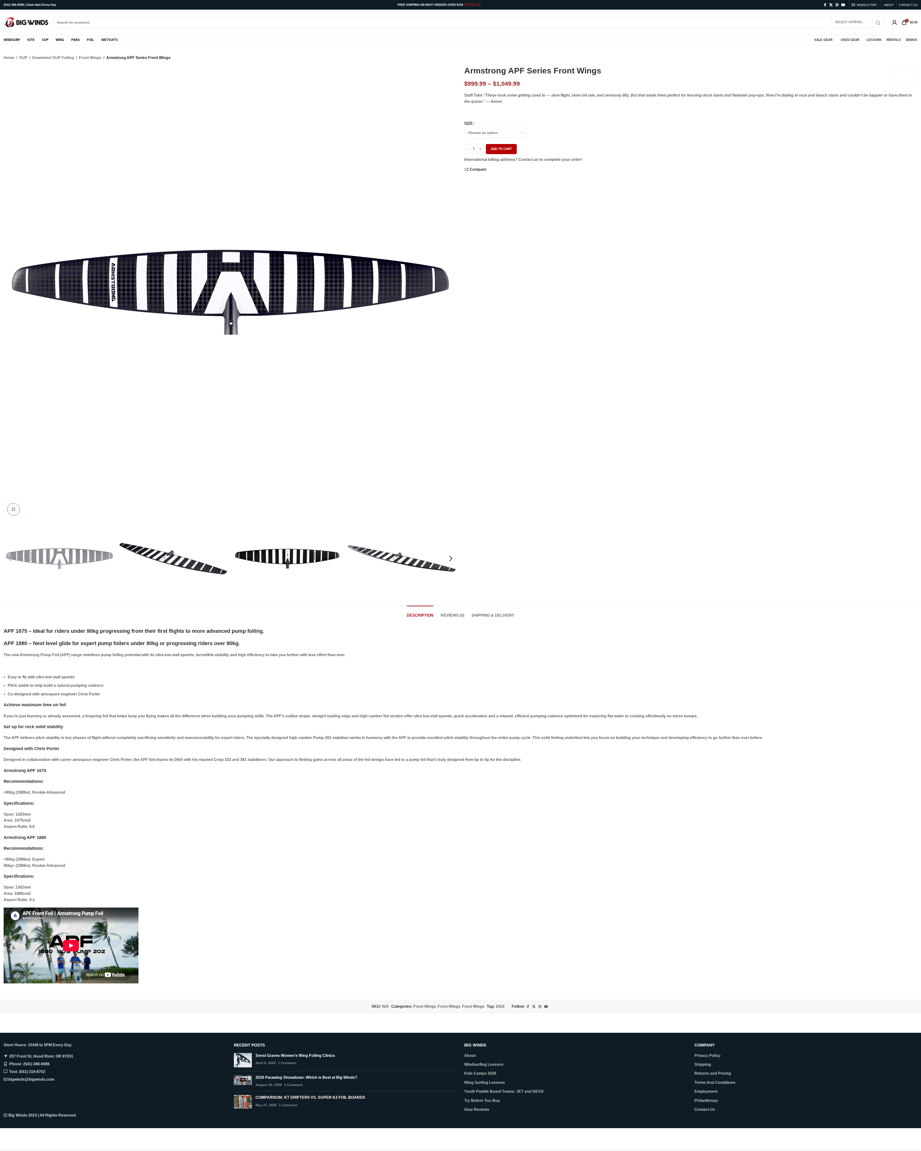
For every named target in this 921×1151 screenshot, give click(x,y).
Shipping (702, 1064)
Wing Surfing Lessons (484, 1082)
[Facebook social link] (825, 5)
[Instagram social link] (837, 5)
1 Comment (287, 1063)
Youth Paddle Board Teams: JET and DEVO (503, 1091)
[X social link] (831, 5)
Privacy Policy (707, 1055)
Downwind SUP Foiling (53, 58)
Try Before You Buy (482, 1101)
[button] (10, 559)
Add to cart (501, 149)
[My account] (894, 22)
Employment (706, 1091)
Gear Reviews (476, 1109)
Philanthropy (706, 1101)
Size (468, 123)
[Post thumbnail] (243, 1060)
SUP (23, 58)
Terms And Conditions (714, 1082)
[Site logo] (26, 22)
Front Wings (90, 58)
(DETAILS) (472, 5)
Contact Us (704, 1109)
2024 (500, 1006)
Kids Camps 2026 (480, 1073)
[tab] (420, 613)
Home (9, 58)
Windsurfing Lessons (483, 1064)
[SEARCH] (878, 23)
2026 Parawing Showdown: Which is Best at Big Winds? (306, 1077)
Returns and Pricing (712, 1073)
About (470, 1055)
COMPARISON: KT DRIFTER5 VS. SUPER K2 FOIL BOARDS (310, 1097)
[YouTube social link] (843, 5)
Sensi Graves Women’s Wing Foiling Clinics (295, 1055)
